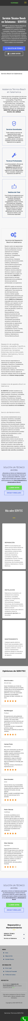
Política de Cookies (10, 974)
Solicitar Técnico (9, 959)
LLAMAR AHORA (15, 54)
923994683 (14, 3)
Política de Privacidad (11, 971)
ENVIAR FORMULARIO (14, 493)
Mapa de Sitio (9, 956)
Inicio (6, 953)
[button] (14, 934)
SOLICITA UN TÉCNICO (15, 48)
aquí (13, 987)
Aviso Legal (8, 968)
